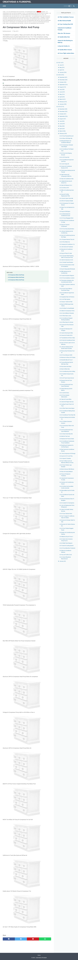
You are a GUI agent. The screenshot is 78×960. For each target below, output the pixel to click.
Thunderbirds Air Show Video (68, 337)
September (64, 84)
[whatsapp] (45, 938)
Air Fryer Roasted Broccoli (67, 136)
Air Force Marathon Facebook (68, 548)
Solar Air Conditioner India (67, 178)
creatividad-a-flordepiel (17, 2)
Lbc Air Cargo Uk (65, 163)
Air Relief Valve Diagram (66, 543)
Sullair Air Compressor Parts (67, 310)
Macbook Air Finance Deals (67, 438)
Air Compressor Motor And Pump (16, 275)
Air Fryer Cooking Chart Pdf (65, 24)
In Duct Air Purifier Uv (64, 46)
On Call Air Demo (65, 392)
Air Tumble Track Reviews (67, 262)
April (62, 70)
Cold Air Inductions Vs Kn (67, 259)
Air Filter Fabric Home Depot (67, 408)
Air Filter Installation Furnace (66, 17)
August (63, 87)
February (63, 101)
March (63, 99)
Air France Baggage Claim (67, 218)
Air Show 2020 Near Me (66, 138)
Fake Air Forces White (66, 399)
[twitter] (21, 938)
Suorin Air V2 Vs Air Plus (67, 456)
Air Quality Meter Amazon (65, 49)
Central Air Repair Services (67, 401)
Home (4, 6)
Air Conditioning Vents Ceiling (68, 371)
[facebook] (9, 938)
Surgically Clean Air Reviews (67, 296)
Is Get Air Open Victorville (67, 198)
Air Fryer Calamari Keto (66, 513)
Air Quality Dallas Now (64, 37)
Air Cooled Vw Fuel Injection (67, 502)
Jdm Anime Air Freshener (67, 246)
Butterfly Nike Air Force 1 (67, 359)
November (63, 79)
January (63, 72)
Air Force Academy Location (67, 278)
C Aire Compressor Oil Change (68, 453)
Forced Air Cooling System (67, 545)
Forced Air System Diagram (67, 275)
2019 (61, 106)
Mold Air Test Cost (65, 436)
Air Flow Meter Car (65, 241)
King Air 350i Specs (65, 211)
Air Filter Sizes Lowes (66, 315)
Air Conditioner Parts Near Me (68, 415)
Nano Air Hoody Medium (67, 471)
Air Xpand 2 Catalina (66, 458)
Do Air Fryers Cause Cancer (67, 378)
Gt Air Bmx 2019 (65, 187)
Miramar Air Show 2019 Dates (68, 357)
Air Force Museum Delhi (66, 355)
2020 (61, 74)
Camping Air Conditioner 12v (68, 244)
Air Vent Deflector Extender (67, 313)
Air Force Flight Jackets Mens (66, 53)
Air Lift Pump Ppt (65, 157)
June (62, 92)
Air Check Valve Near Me (67, 433)
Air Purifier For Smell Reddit (67, 308)
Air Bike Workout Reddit (64, 20)
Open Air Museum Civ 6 (66, 185)
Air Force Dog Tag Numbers (67, 228)
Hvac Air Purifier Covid (66, 554)
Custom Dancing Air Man (67, 332)
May (62, 67)
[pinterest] (33, 938)
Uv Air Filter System (65, 299)
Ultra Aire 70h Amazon (64, 33)
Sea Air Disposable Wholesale (68, 269)
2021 (60, 62)
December (63, 77)
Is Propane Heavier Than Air (67, 239)
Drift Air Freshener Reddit (67, 200)
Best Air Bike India (65, 369)
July (62, 65)
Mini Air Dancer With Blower (67, 469)
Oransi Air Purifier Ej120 (66, 335)
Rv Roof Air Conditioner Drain (68, 340)
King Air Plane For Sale (66, 253)
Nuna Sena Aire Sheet (66, 366)
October (63, 82)
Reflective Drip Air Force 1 (67, 536)
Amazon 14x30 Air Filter (66, 301)
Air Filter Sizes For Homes (67, 322)
